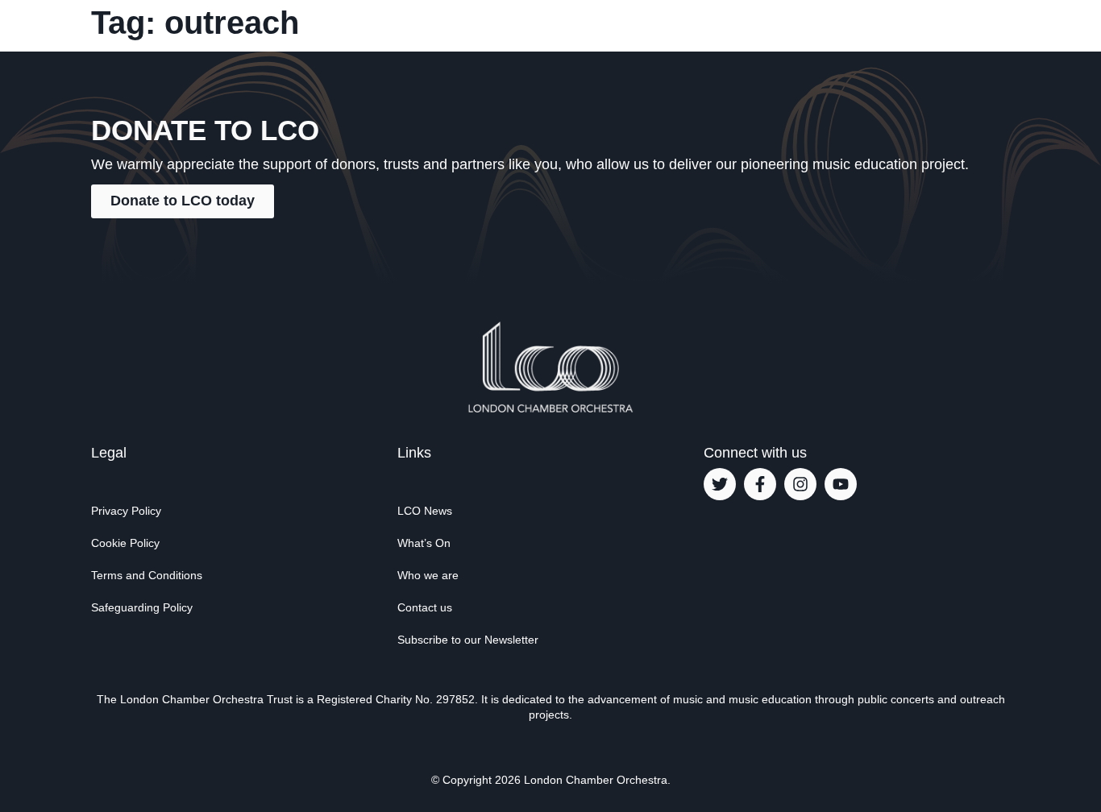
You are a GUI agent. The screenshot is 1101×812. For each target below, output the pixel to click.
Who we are (428, 575)
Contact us (424, 607)
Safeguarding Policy (142, 607)
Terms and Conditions (146, 575)
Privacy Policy (126, 510)
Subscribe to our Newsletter (467, 639)
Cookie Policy (125, 542)
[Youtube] (841, 484)
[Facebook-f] (760, 484)
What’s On (424, 542)
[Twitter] (720, 484)
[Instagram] (800, 484)
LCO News (424, 510)
